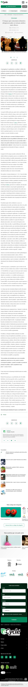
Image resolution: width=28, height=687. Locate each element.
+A (14, 57)
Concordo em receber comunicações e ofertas (13, 614)
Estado (4, 601)
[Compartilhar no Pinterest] (20, 63)
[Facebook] (4, 440)
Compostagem (14, 10)
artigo (15, 122)
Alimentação (10, 14)
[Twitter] (8, 440)
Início (5, 14)
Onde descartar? (12, 6)
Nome (3, 594)
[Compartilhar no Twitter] (16, 63)
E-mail (3, 588)
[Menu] (26, 2)
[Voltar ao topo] (25, 679)
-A (17, 57)
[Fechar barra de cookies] (26, 685)
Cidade (3, 607)
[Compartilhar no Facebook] (11, 63)
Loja (25, 6)
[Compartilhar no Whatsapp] (7, 63)
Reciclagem (24, 10)
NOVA (7, 184)
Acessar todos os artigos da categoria (14, 525)
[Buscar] (23, 2)
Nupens (10, 94)
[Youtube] (10, 657)
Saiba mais (6, 685)
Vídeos (4, 10)
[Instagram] (15, 440)
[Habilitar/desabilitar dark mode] (11, 57)
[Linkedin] (11, 440)
